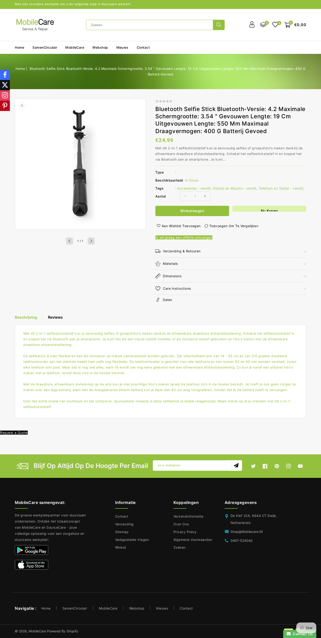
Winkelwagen (192, 211)
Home (20, 69)
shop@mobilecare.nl (247, 532)
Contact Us (302, 634)
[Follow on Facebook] (5, 75)
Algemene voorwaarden (192, 540)
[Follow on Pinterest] (5, 106)
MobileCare (108, 608)
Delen (167, 300)
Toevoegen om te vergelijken (233, 226)
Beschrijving (26, 317)
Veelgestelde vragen (132, 540)
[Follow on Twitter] (5, 85)
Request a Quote (14, 433)
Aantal (160, 196)
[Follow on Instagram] (5, 95)
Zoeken (179, 547)
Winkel (120, 547)
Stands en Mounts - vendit (235, 188)
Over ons (181, 524)
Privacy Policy (185, 532)
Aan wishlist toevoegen (181, 226)
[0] (275, 25)
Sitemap (122, 532)
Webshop (100, 47)
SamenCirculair (44, 47)
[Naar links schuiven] (69, 241)
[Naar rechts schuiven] (91, 241)
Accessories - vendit (194, 188)
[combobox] (149, 25)
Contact (121, 516)
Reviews (55, 317)
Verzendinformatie (188, 516)
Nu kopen (269, 210)
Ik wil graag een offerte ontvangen (183, 237)
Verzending (124, 524)
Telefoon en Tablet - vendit (281, 188)
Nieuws (162, 608)
